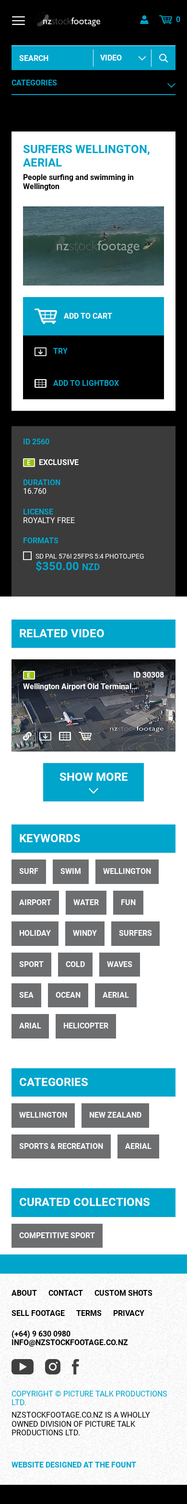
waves (119, 964)
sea (26, 995)
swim (70, 871)
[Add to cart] (85, 735)
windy (85, 933)
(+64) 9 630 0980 (41, 1333)
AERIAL (138, 1146)
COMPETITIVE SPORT (57, 1235)
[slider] (83, 278)
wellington (127, 871)
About (24, 1293)
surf (28, 871)
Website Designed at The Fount (74, 1465)
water (86, 902)
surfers (135, 933)
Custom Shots (123, 1293)
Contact (65, 1293)
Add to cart (88, 316)
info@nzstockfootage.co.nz (70, 1342)
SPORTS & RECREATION (61, 1146)
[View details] (27, 735)
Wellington (43, 1115)
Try (60, 351)
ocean (68, 995)
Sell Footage (38, 1313)
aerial (116, 995)
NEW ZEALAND (115, 1115)
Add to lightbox (86, 383)
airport (35, 902)
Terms (89, 1313)
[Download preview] (45, 735)
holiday (35, 933)
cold (75, 964)
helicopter (85, 1025)
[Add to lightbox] (65, 735)
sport (31, 964)
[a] (163, 58)
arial (30, 1025)
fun (128, 902)
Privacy (128, 1313)
